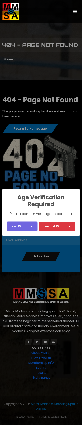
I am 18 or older (22, 226)
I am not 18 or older (57, 226)
